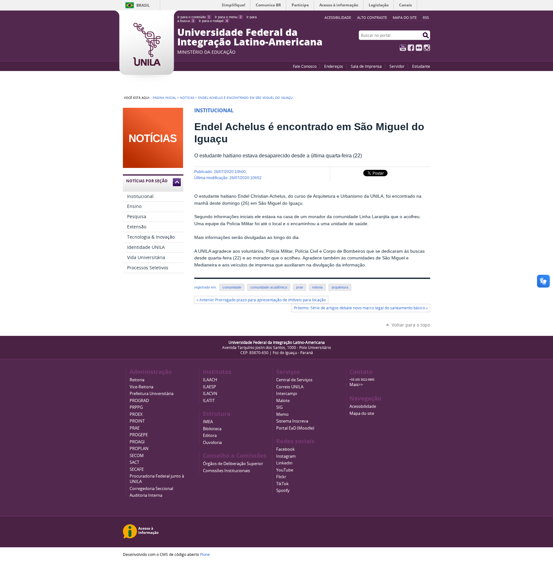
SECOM (137, 455)
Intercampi (286, 393)
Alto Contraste (372, 17)
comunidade (231, 287)
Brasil (143, 5)
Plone (205, 554)
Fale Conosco (305, 66)
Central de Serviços (294, 380)
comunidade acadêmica (268, 287)
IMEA (208, 421)
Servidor (397, 66)
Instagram (427, 47)
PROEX (136, 414)
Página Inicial (164, 97)
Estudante (421, 66)
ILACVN (210, 393)
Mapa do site (405, 17)
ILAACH (210, 380)
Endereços (333, 66)
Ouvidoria (212, 442)
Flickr (419, 47)
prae (299, 287)
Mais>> (356, 384)
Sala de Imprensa (366, 66)
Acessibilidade (362, 406)
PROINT (137, 421)
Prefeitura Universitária (151, 393)
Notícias (187, 97)
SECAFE (137, 469)
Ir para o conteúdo (193, 17)
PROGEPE (139, 435)
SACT (134, 462)
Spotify (283, 490)
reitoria (317, 287)
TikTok (282, 484)
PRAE (135, 428)
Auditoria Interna (146, 495)
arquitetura (340, 287)
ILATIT (209, 400)
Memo (282, 414)
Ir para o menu (228, 17)
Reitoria (137, 380)
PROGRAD (139, 400)
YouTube (403, 47)
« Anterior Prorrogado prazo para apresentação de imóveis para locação (261, 300)
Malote (283, 400)
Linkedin (284, 463)
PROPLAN (139, 448)
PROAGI (137, 442)
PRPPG (136, 407)
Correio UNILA (289, 387)
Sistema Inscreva (292, 421)
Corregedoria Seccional (151, 488)
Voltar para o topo (411, 325)
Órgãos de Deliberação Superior (233, 463)
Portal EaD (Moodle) (295, 428)
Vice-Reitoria (141, 387)
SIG (279, 407)
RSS (426, 17)
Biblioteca (212, 428)
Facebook (411, 47)
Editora (210, 435)
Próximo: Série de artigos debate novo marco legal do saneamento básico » (361, 308)
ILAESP (209, 387)
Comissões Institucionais (226, 470)
